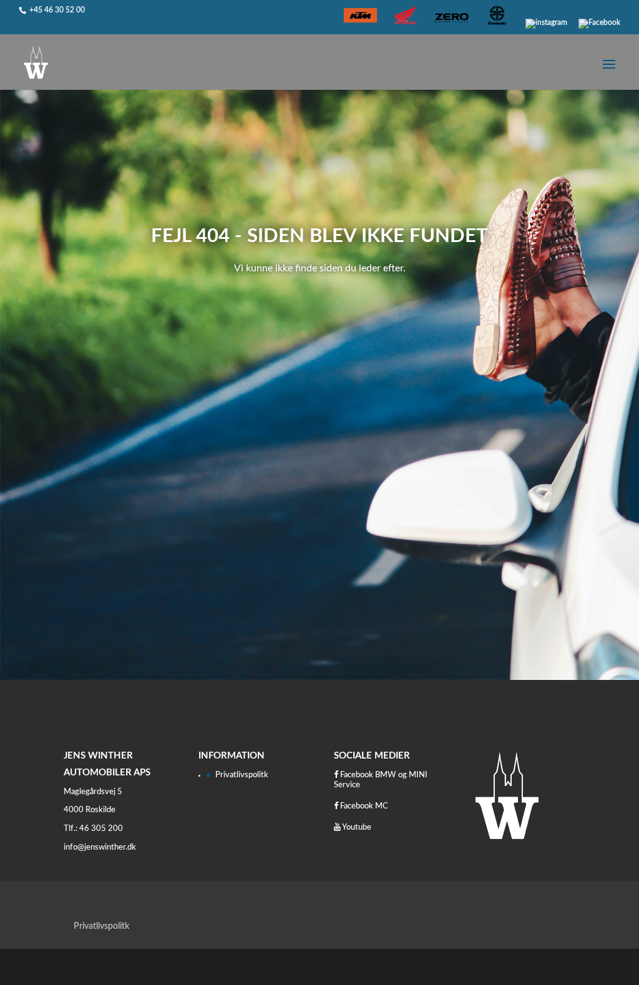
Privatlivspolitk (241, 775)
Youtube (356, 827)
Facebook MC (363, 806)
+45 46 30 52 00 (57, 10)
